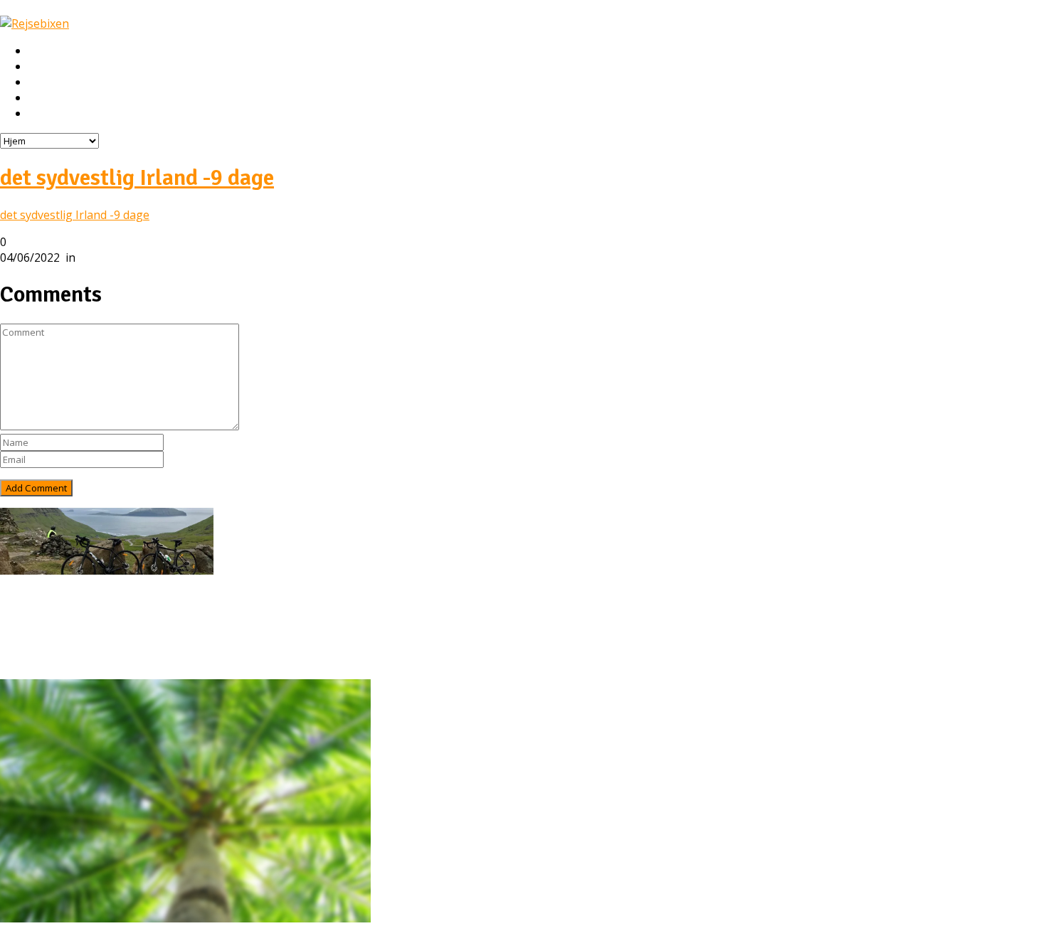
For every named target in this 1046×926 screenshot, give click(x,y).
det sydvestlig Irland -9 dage (137, 177)
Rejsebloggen (62, 114)
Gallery (46, 660)
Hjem (41, 51)
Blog (40, 644)
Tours (44, 629)
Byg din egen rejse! (76, 98)
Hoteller (49, 82)
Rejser (44, 67)
